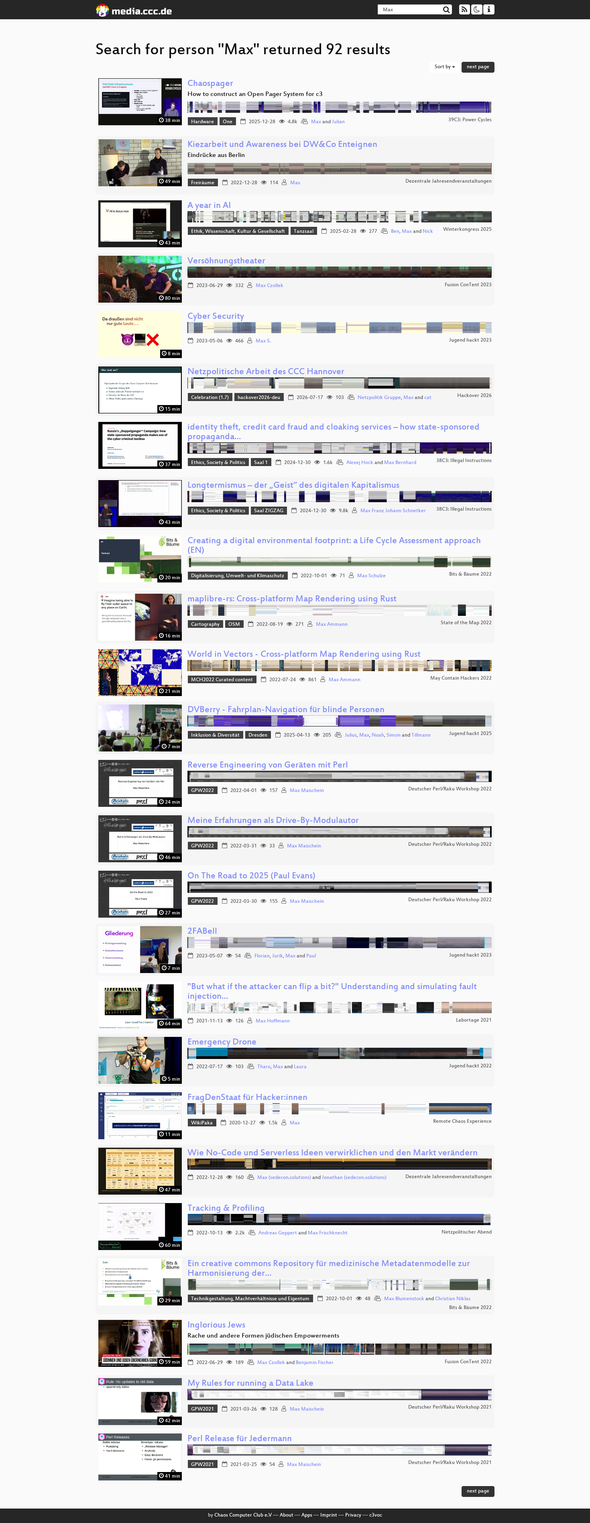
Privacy (353, 1515)
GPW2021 (202, 1409)
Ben (395, 231)
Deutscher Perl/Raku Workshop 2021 (450, 1407)
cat (427, 398)
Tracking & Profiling (226, 1209)
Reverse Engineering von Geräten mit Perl (267, 766)
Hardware (202, 122)
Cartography (205, 624)
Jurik (277, 956)
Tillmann (421, 735)
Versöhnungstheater (226, 262)
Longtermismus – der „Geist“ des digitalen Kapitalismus (293, 486)
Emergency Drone (221, 1043)
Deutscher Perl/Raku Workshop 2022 (450, 789)
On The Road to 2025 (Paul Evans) (251, 876)
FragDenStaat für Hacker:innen (247, 1098)
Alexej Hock (359, 463)
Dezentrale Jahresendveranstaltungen (448, 181)
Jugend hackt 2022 (470, 1066)
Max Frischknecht (328, 1233)
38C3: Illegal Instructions (464, 461)
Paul (311, 956)
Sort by (443, 67)
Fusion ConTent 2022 (468, 1362)
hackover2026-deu (259, 398)
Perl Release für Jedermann (239, 1439)
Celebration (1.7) (210, 398)
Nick (428, 231)
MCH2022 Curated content (222, 680)
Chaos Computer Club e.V (243, 1515)
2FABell (202, 932)
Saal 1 (261, 463)
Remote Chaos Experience (462, 1121)
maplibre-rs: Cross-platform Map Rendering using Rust (292, 600)
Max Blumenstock (404, 1299)
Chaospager (210, 84)
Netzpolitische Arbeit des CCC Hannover (265, 372)
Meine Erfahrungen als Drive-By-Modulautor (273, 821)
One (227, 122)
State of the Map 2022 (466, 623)
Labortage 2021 (474, 1020)
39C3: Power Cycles (470, 120)
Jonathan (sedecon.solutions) (354, 1178)
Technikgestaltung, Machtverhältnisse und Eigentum (250, 1299)
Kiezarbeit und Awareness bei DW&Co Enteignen (282, 145)
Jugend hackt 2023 (470, 340)
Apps (306, 1515)
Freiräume (202, 183)
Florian (262, 956)
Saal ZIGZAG (268, 511)
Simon (394, 735)
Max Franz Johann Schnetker (393, 511)
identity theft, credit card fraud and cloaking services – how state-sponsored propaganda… (333, 432)
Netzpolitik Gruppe (379, 398)
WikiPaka (202, 1123)
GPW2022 (202, 791)
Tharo (264, 1067)
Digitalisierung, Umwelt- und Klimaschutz (237, 576)
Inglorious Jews (216, 1326)
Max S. (263, 341)
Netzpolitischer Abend (466, 1232)
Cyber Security (215, 317)
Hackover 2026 (474, 396)
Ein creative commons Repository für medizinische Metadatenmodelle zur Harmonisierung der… (328, 1269)
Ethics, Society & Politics (218, 463)
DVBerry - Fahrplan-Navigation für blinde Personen (286, 710)
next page (478, 67)
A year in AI (209, 206)
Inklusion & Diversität (215, 735)
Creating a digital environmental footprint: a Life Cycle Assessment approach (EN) (334, 546)
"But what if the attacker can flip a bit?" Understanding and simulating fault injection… (332, 992)
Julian (338, 122)
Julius (351, 735)
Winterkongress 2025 (467, 229)
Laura (300, 1067)
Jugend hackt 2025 (470, 734)
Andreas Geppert (277, 1233)
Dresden (257, 735)
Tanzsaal (303, 231)
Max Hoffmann (273, 1021)
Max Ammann (332, 624)
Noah (378, 735)
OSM (234, 624)
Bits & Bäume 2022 (470, 574)
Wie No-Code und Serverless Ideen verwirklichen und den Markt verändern (332, 1153)
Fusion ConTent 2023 (468, 285)
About (286, 1515)
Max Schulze (371, 576)
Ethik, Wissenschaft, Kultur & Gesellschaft (238, 231)
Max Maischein (307, 791)
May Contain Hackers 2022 (461, 678)
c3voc (375, 1515)
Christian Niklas (452, 1299)
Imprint (328, 1515)
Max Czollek (269, 286)
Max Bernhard (400, 463)
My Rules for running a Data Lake (250, 1384)
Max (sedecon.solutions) (284, 1178)
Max (316, 122)
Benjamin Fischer (315, 1363)
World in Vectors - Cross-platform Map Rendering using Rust (304, 655)
